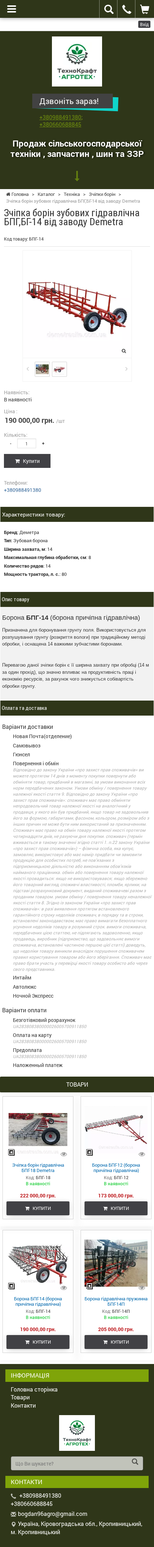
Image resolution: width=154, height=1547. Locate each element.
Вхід (144, 24)
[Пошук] (135, 1462)
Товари (20, 1397)
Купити (30, 461)
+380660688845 (60, 124)
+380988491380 (60, 117)
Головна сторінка (34, 1389)
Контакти (23, 1405)
